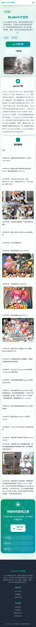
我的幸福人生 (18, 613)
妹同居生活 (18, 616)
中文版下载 (18, 597)
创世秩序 (18, 610)
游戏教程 (18, 594)
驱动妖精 (18, 607)
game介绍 (18, 591)
